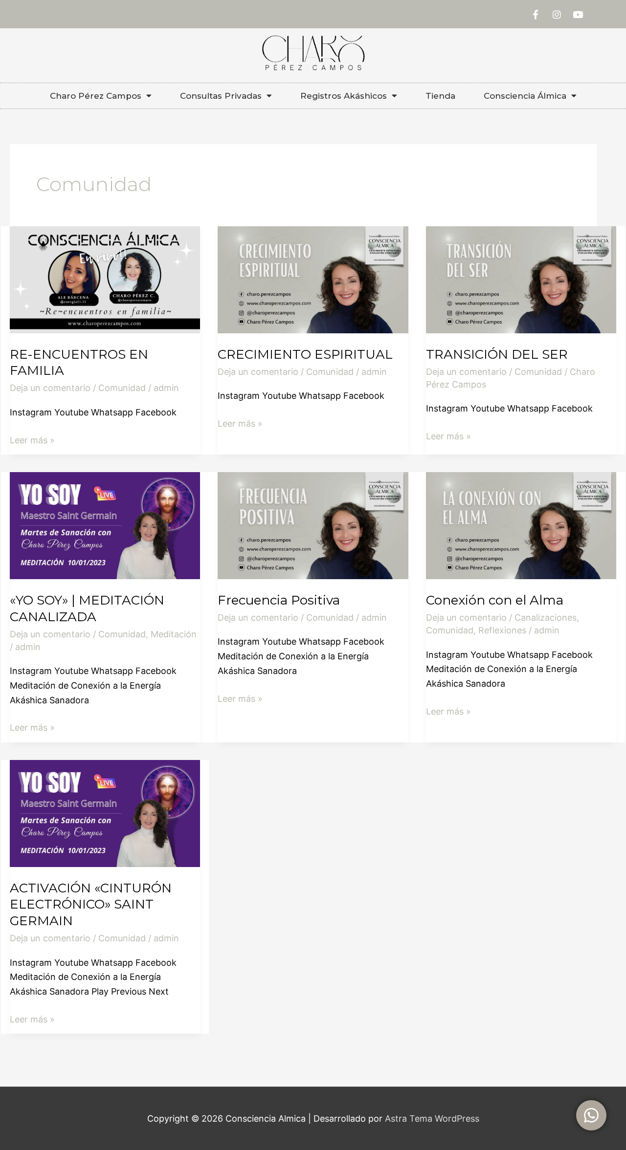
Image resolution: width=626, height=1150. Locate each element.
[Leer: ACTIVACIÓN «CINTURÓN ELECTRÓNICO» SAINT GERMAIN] (105, 812)
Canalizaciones (545, 617)
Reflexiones (502, 630)
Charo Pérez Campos (95, 96)
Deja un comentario (50, 388)
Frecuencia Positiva (279, 600)
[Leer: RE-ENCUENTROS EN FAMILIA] (105, 279)
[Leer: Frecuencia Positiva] (313, 525)
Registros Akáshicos (343, 96)
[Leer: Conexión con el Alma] (521, 525)
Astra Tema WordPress (432, 1118)
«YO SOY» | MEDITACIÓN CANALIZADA (87, 608)
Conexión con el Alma (494, 600)
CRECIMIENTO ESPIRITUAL (305, 354)
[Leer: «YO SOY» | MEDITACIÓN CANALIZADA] (105, 525)
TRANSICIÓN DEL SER (497, 354)
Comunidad (122, 388)
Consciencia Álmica (525, 96)
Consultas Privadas (221, 96)
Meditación (174, 634)
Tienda (440, 96)
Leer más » (32, 439)
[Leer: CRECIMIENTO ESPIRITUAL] (313, 279)
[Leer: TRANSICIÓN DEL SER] (521, 279)
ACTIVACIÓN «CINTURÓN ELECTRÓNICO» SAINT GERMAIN (91, 904)
